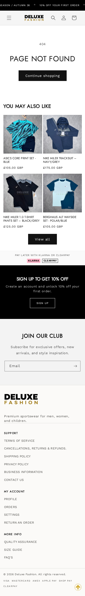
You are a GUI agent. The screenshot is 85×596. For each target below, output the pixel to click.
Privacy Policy (16, 464)
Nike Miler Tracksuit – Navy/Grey (60, 160)
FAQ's (8, 557)
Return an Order (19, 522)
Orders (10, 507)
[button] (9, 18)
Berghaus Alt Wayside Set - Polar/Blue (60, 219)
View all (42, 239)
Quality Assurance (20, 542)
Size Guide (13, 549)
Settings (11, 514)
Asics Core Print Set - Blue (19, 160)
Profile (10, 499)
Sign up (42, 303)
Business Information (23, 472)
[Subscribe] (75, 366)
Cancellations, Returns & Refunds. (35, 448)
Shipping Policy (17, 456)
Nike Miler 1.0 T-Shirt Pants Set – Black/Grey (21, 219)
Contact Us (14, 480)
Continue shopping (42, 76)
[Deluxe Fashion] (21, 401)
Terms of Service (19, 440)
